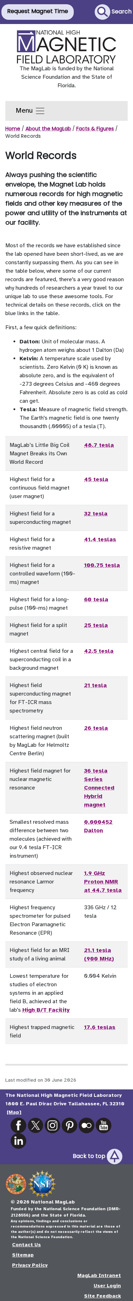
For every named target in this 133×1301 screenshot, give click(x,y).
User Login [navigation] (107, 1286)
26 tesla (96, 728)
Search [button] (121, 11)
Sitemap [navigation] (23, 1255)
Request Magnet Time (37, 11)
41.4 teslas (100, 539)
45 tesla (96, 479)
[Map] (14, 1112)
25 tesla (96, 625)
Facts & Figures (95, 128)
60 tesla (96, 599)
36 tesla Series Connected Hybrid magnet (99, 787)
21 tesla (95, 685)
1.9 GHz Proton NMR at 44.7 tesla (103, 882)
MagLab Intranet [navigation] (99, 1275)
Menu (25, 110)
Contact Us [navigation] (26, 1245)
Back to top (90, 1156)
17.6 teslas (99, 1027)
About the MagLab (48, 128)
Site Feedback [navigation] (102, 1296)
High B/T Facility (46, 1009)
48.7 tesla (99, 445)
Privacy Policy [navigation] (30, 1265)
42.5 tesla (98, 651)
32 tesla (95, 513)
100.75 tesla (102, 565)
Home (12, 128)
